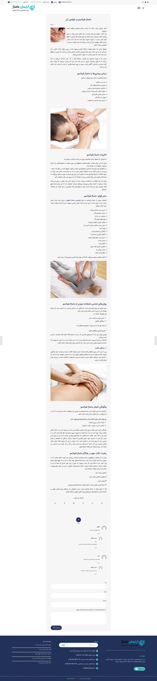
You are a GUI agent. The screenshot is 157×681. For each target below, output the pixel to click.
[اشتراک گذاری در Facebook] (83, 503)
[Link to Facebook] (143, 2)
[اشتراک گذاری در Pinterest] (64, 503)
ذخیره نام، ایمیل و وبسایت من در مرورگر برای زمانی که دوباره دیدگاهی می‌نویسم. (90, 609)
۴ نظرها (52, 24)
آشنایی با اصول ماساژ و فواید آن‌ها (43, 654)
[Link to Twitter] (148, 2)
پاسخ (99, 533)
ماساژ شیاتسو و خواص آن (78, 19)
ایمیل (105, 592)
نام (105, 583)
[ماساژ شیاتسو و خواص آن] (58, 35)
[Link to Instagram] (145, 2)
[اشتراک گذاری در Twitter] (73, 503)
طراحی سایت (76, 678)
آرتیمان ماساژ (82, 678)
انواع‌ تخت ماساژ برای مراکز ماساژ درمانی (41, 658)
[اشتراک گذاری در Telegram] (101, 503)
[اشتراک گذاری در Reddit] (55, 503)
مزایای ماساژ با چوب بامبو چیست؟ (43, 645)
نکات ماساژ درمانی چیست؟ (45, 663)
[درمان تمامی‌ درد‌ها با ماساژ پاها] (155, 340)
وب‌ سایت (104, 600)
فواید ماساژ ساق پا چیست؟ (45, 649)
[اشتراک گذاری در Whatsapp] (92, 503)
